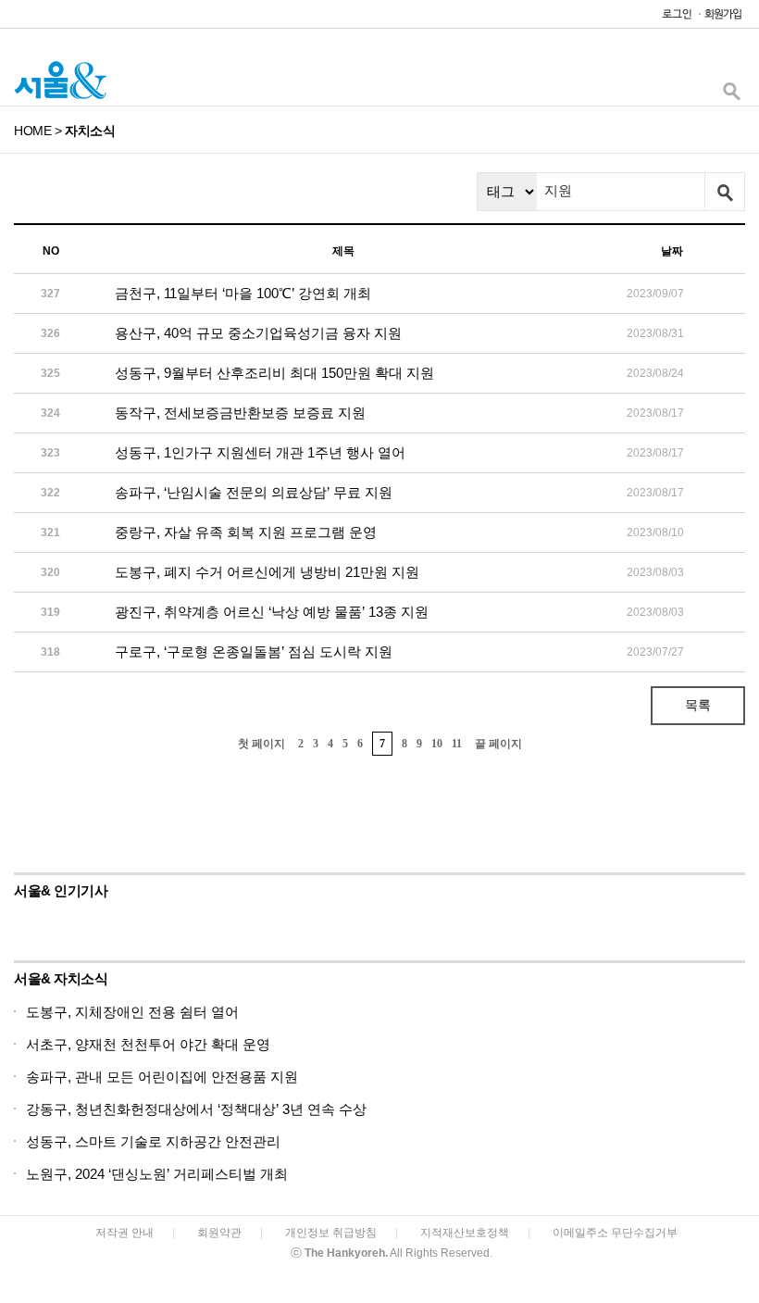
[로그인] (672, 18)
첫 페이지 (261, 743)
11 (457, 743)
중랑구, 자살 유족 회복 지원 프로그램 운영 (246, 532)
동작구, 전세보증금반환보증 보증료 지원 (240, 412)
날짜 (672, 250)
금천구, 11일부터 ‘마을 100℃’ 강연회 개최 (243, 293)
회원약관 (219, 1232)
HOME (32, 130)
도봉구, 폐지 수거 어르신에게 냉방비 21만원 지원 (267, 572)
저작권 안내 (124, 1232)
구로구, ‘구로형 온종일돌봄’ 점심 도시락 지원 (253, 651)
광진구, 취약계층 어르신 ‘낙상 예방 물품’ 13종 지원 (272, 612)
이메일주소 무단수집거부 (615, 1232)
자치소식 (90, 130)
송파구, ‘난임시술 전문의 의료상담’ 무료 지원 (253, 492)
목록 (698, 704)
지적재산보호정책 (464, 1232)
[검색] (731, 96)
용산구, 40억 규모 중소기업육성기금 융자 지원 (258, 333)
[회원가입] (722, 18)
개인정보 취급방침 (331, 1232)
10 (436, 743)
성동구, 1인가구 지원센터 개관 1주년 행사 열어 (260, 452)
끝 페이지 (498, 743)
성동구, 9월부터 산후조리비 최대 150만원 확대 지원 (274, 373)
